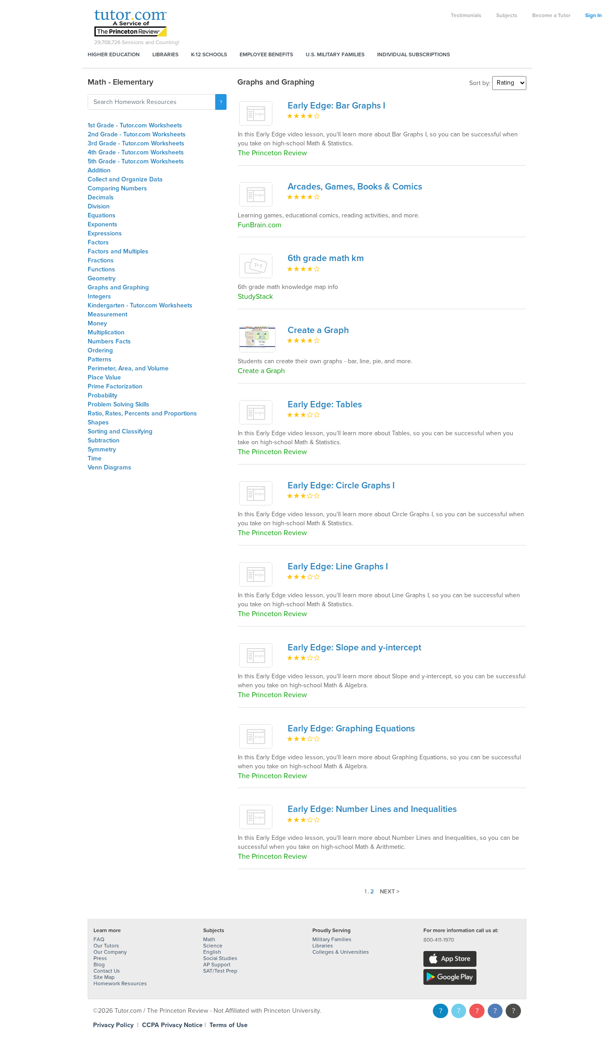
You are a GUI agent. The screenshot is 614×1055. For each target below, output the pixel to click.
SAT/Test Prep (220, 971)
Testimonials (466, 15)
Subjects (506, 15)
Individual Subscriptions (413, 54)
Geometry (102, 278)
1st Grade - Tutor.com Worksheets (135, 125)
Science (212, 945)
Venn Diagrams (109, 467)
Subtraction (104, 440)
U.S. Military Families (335, 54)
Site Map (104, 977)
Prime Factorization (115, 386)
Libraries (165, 54)
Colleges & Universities (340, 952)
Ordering (100, 350)
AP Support (217, 964)
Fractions (101, 260)
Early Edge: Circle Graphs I (341, 485)
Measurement (107, 314)
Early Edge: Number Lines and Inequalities (372, 809)
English (212, 952)
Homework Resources (120, 983)
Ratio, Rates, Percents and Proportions (142, 413)
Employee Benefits (266, 54)
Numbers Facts (109, 341)
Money (97, 323)
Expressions (105, 233)
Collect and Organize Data (125, 179)
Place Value (104, 377)
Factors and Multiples (118, 251)
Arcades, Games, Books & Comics (355, 186)
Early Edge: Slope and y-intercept (354, 647)
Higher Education (114, 54)
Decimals (101, 197)
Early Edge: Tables (325, 404)
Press (100, 958)
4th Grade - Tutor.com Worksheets (136, 152)
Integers (99, 296)
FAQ (98, 939)
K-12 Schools (209, 54)
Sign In (593, 15)
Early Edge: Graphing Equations (351, 728)
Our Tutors (106, 945)
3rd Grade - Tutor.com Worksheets (136, 143)
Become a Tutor (551, 15)
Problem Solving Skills (118, 404)
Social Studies (220, 958)
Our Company (110, 952)
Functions (101, 269)
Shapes (98, 422)
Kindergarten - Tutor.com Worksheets (140, 305)
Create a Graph (318, 330)
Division (99, 206)
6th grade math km (326, 258)
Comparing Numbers (117, 188)
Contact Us (106, 971)
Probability (102, 395)
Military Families (331, 939)
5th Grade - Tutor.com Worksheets (136, 161)
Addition (99, 170)
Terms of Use (228, 1025)
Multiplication (106, 332)
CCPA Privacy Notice (172, 1025)
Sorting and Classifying (120, 431)
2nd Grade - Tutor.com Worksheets (137, 134)
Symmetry (102, 449)
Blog (99, 964)
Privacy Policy (113, 1025)
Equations (102, 215)
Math (209, 939)
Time (95, 458)
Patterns (99, 359)
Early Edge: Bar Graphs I (336, 105)
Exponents (102, 224)
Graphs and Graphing (118, 287)
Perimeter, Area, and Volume (128, 368)
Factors (98, 242)
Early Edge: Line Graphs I (338, 566)
